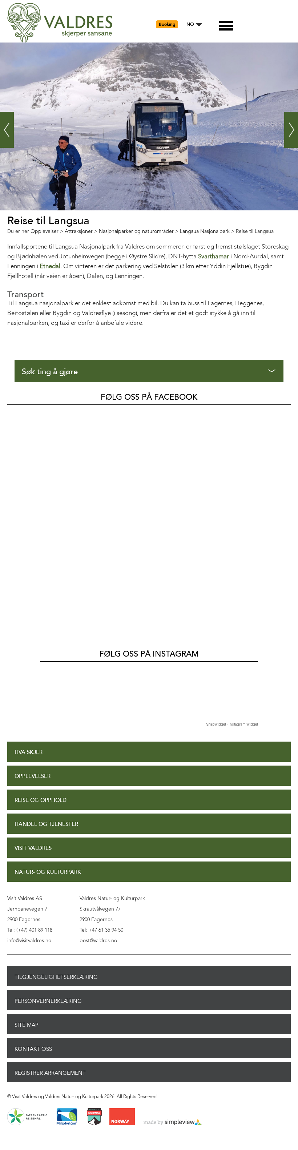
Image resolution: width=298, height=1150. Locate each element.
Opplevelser (33, 776)
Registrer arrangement (50, 1073)
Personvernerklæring (48, 1001)
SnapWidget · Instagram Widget (232, 724)
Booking (167, 24)
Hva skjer (29, 752)
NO (190, 24)
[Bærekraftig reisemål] (27, 1117)
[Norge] (122, 1117)
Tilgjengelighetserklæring (56, 977)
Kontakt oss (33, 1049)
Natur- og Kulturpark (48, 872)
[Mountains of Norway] (94, 1117)
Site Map (27, 1025)
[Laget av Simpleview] (173, 1122)
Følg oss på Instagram (149, 654)
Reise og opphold (41, 800)
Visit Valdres (33, 848)
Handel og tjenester (46, 824)
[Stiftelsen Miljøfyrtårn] (67, 1117)
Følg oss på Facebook (149, 397)
